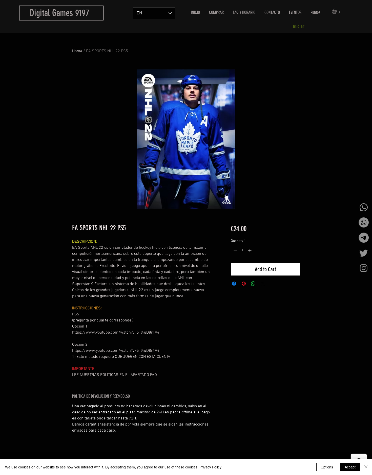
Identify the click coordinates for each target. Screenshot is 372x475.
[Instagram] (364, 268)
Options (327, 466)
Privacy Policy (210, 466)
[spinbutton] (242, 250)
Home (77, 51)
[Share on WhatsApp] (253, 284)
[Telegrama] (364, 238)
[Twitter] (364, 253)
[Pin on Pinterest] (244, 284)
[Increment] (250, 250)
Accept (350, 466)
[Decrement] (235, 250)
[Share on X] (263, 284)
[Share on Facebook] (234, 284)
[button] (337, 11)
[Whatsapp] (364, 207)
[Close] (366, 467)
